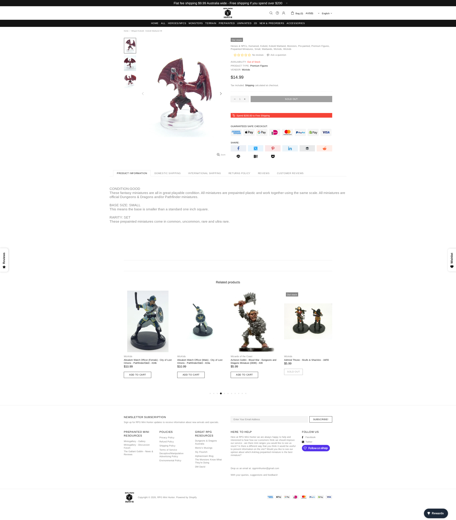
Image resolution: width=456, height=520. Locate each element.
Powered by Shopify (186, 497)
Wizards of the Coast (241, 356)
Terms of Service (168, 449)
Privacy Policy (166, 437)
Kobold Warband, (277, 46)
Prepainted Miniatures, (242, 49)
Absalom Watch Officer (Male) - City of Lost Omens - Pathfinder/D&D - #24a (199, 361)
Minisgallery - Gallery (135, 441)
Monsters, (292, 46)
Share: (235, 142)
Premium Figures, (320, 46)
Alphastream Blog (204, 456)
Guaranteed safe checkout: (249, 126)
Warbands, (267, 49)
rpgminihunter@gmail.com (265, 468)
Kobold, (264, 46)
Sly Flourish (201, 452)
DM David (200, 466)
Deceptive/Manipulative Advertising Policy (171, 455)
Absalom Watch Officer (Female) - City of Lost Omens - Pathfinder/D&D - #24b (148, 361)
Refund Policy (166, 441)
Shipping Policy (167, 445)
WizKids (128, 356)
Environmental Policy (170, 460)
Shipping (249, 85)
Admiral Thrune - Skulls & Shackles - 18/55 (306, 360)
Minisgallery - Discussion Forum (137, 446)
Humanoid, (254, 46)
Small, (258, 49)
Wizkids (287, 49)
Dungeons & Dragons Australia (206, 442)
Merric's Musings (204, 448)
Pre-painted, (304, 46)
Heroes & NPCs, (239, 46)
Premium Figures (259, 65)
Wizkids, (278, 49)
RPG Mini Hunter (228, 13)
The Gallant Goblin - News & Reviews (138, 453)
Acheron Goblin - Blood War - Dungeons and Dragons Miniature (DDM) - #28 (253, 361)
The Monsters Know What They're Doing (208, 461)
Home (126, 31)
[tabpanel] (148, 338)
